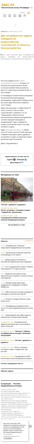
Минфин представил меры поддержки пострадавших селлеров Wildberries (14, 285)
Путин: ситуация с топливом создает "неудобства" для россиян (15, 211)
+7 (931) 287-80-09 (7, 415)
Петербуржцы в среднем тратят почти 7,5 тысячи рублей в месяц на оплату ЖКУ (17, 308)
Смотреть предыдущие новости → (17, 363)
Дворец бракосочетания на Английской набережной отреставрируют (16, 261)
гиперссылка (20, 397)
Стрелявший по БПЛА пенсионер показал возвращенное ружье (14, 219)
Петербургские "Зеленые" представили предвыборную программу (16, 247)
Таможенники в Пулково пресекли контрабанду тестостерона (16, 254)
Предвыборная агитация (11, 386)
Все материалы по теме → (17, 225)
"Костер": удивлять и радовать (13, 205)
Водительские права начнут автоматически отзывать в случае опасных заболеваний (17, 276)
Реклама (16, 384)
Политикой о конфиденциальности (11, 435)
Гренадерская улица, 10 (14, 130)
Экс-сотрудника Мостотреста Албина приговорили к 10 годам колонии (17, 268)
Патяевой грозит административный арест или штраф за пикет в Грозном (15, 324)
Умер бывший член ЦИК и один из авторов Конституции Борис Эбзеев (16, 316)
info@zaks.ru (19, 415)
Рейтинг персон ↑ (17, 371)
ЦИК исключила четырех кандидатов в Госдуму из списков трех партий (17, 293)
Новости (4, 31)
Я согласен (8, 438)
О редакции (6, 384)
